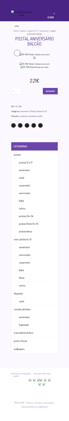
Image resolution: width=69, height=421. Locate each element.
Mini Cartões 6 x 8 (22, 239)
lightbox (17, 53)
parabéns (33, 116)
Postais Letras (25, 231)
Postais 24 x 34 (26, 216)
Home (16, 31)
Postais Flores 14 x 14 (28, 223)
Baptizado (24, 324)
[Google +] (33, 125)
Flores (21, 277)
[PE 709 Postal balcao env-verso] (34, 57)
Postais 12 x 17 (33, 31)
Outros (22, 208)
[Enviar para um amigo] (40, 125)
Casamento (24, 185)
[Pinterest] (27, 125)
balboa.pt (43, 406)
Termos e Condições (21, 373)
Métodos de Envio (42, 373)
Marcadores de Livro (23, 332)
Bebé (21, 200)
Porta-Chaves (20, 340)
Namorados (24, 193)
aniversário (24, 116)
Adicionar (50, 91)
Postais (23, 31)
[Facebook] (20, 125)
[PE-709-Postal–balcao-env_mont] (35, 54)
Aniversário (44, 31)
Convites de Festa (22, 309)
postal (40, 116)
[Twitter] (13, 125)
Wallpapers (19, 349)
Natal (21, 177)
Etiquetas (18, 293)
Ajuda (16, 376)
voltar (17, 26)
